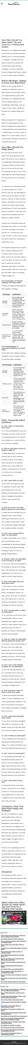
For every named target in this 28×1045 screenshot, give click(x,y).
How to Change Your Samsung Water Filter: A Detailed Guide (13, 1013)
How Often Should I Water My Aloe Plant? (13, 981)
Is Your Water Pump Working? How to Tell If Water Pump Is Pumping (13, 996)
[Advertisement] (14, 22)
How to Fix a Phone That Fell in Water (12, 999)
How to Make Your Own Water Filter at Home (12, 945)
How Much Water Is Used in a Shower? (12, 939)
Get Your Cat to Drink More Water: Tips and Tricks (14, 948)
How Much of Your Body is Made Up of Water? (12, 1009)
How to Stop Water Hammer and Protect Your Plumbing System (12, 1030)
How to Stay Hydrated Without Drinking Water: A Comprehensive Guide (12, 1018)
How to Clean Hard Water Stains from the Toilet (13, 962)
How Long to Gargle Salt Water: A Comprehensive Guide (11, 1006)
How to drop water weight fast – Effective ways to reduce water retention (13, 936)
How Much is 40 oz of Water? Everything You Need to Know (13, 1022)
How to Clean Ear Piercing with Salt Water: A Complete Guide (13, 941)
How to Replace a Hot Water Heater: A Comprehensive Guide (12, 971)
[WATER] (14, 3)
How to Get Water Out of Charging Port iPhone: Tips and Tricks (12, 959)
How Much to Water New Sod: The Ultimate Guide (14, 978)
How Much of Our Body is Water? (11, 1025)
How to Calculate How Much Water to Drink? (12, 966)
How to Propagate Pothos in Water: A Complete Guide (12, 952)
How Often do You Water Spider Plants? (12, 1027)
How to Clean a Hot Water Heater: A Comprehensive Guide (11, 1033)
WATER (14, 1042)
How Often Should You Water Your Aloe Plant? (12, 955)
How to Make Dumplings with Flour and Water (12, 993)
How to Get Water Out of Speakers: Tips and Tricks (14, 975)
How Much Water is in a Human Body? (12, 969)
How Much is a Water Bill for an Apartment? (14, 1016)
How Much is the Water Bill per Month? (14, 1002)
